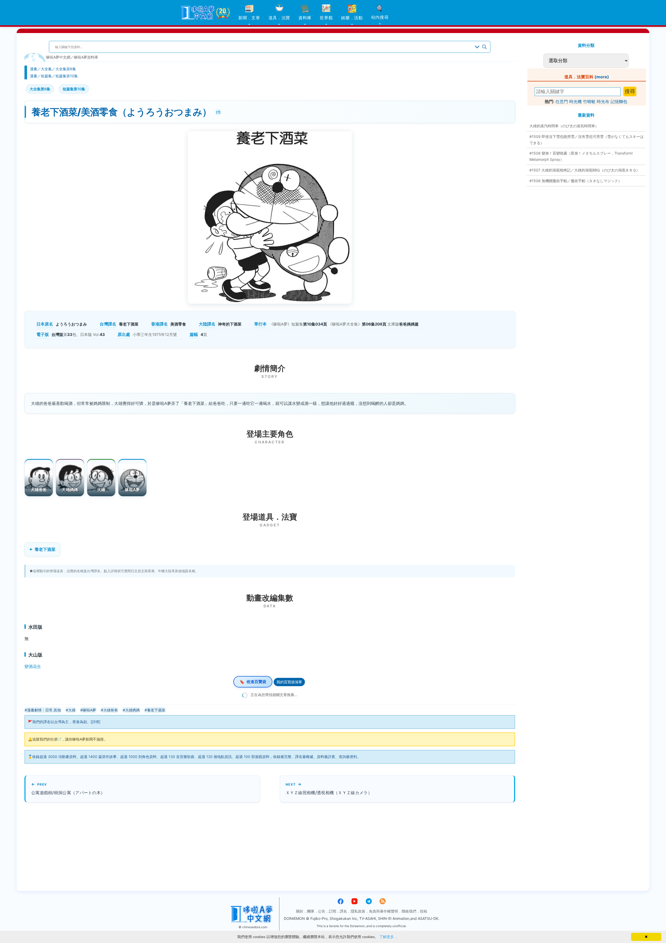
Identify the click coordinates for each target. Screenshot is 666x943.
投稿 (423, 911)
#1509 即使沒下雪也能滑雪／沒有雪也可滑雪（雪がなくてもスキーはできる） (586, 139)
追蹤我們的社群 (45, 739)
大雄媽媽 (70, 489)
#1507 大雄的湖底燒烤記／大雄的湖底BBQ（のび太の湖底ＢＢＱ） (584, 170)
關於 (299, 911)
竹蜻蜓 (589, 101)
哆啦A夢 (132, 489)
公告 (321, 911)
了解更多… (388, 937)
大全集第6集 (65, 69)
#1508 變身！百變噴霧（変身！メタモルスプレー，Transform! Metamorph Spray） (581, 156)
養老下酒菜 (45, 549)
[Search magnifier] (484, 46)
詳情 (95, 721)
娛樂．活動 (352, 17)
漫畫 (33, 69)
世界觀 (326, 17)
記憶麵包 (619, 101)
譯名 (343, 911)
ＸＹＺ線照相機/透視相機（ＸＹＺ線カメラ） (329, 792)
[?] (217, 111)
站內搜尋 (380, 17)
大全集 (46, 69)
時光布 (603, 101)
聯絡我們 (409, 911)
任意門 (561, 101)
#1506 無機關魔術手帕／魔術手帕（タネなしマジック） (575, 181)
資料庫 (304, 17)
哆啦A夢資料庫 (86, 57)
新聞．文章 (249, 17)
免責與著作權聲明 (383, 911)
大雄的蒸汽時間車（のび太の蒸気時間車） (564, 126)
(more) (601, 76)
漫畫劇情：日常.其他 (44, 710)
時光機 (575, 101)
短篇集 (46, 76)
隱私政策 (358, 911)
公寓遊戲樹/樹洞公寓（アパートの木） (68, 792)
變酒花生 (32, 666)
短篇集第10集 (66, 76)
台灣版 (57, 334)
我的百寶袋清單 (289, 682)
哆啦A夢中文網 (58, 57)
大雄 (101, 489)
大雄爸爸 (39, 489)
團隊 (310, 911)
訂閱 (332, 911)
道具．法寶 (279, 17)
